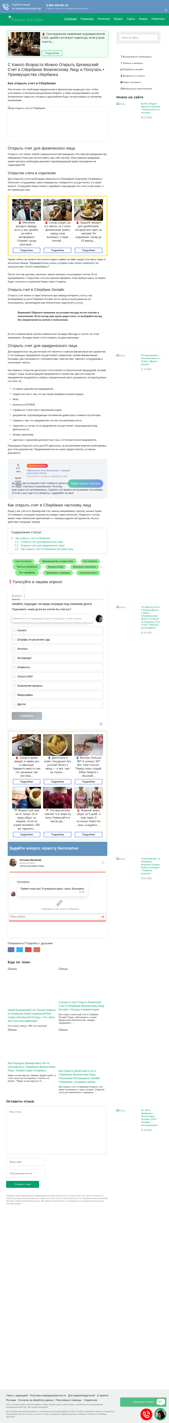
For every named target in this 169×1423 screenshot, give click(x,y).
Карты (131, 18)
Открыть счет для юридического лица (39, 545)
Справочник (90, 1400)
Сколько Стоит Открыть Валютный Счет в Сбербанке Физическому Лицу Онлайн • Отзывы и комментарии (81, 1006)
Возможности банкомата (137, 56)
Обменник (158, 18)
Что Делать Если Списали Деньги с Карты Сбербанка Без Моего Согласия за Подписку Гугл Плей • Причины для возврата (150, 617)
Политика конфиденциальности (48, 1395)
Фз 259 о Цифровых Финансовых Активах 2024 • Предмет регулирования (149, 1117)
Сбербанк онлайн (133, 69)
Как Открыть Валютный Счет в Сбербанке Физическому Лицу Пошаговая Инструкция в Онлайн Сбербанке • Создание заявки (79, 1076)
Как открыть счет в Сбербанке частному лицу (44, 549)
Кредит (118, 18)
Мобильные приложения (137, 88)
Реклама (11, 1400)
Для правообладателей (81, 1395)
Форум (143, 18)
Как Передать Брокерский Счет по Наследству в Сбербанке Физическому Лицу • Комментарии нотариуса (31, 1067)
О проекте (102, 1395)
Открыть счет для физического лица (39, 541)
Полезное (104, 18)
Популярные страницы (68, 1400)
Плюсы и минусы (133, 63)
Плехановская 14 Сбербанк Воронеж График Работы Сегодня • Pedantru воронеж (150, 866)
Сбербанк (70, 18)
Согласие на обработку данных (36, 1400)
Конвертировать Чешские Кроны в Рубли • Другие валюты (150, 359)
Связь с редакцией (17, 1395)
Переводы (87, 18)
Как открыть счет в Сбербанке (30, 538)
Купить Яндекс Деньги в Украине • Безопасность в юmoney (150, 108)
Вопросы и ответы (134, 75)
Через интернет (132, 82)
